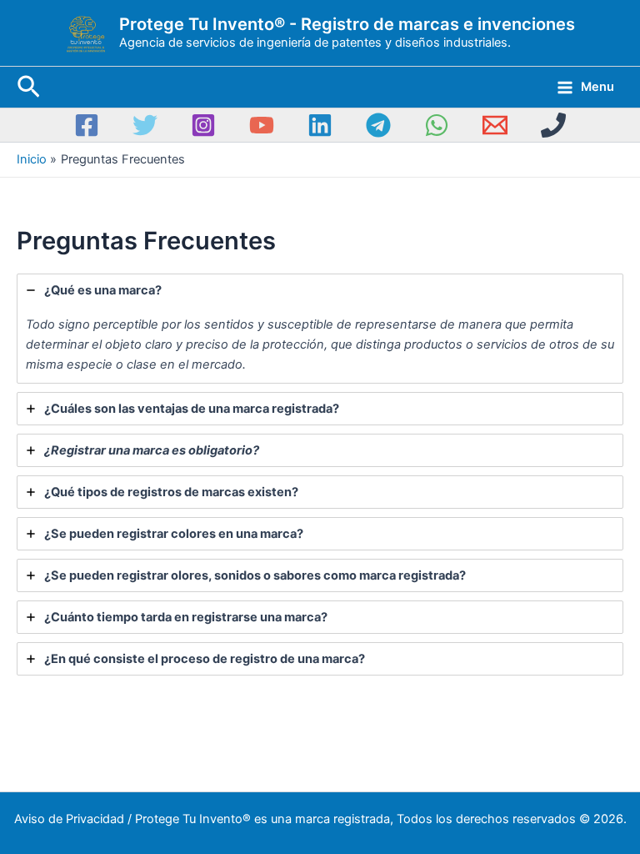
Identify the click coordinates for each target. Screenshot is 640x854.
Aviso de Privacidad (69, 818)
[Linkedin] (320, 125)
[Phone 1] (553, 125)
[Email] (495, 125)
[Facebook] (86, 125)
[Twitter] (145, 125)
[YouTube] (261, 125)
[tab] (320, 329)
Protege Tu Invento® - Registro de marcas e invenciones (347, 24)
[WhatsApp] (436, 125)
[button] (29, 87)
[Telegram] (378, 125)
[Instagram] (203, 125)
